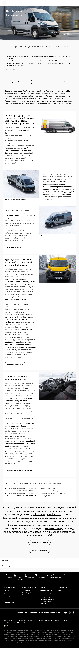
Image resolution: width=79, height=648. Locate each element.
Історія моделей (63, 593)
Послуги (44, 587)
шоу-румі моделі (28, 103)
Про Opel (62, 587)
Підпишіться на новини (47, 599)
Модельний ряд (9, 602)
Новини (60, 591)
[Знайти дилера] (75, 3)
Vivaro (24, 595)
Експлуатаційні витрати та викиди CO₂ (48, 602)
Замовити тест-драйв (46, 593)
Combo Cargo (26, 591)
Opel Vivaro (54, 514)
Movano (24, 597)
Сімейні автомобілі (10, 594)
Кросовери (7, 596)
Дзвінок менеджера (46, 591)
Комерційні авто (30, 587)
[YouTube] (73, 612)
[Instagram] (69, 612)
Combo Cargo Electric (28, 593)
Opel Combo (38, 514)
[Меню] (4, 3)
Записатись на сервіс (46, 595)
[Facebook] (65, 612)
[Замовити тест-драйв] (69, 3)
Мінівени (6, 598)
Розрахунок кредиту (46, 597)
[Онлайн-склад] (11, 3)
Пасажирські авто (10, 589)
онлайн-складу (54, 528)
